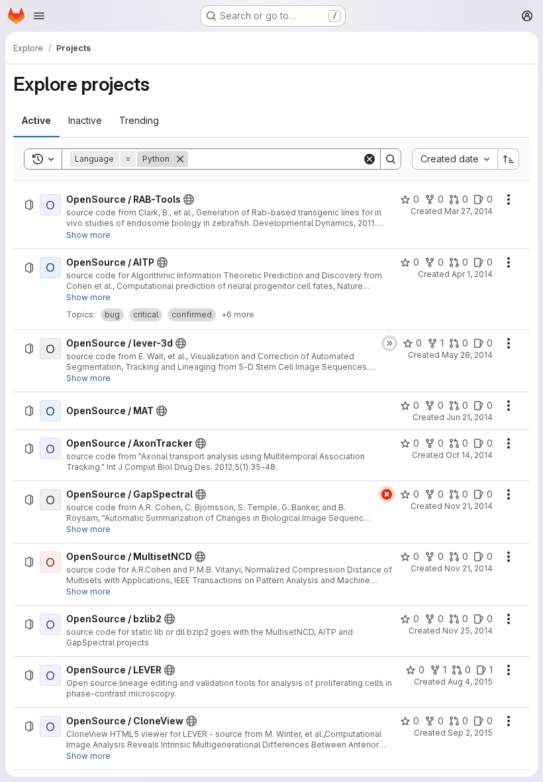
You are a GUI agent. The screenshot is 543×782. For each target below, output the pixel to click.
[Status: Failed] (387, 494)
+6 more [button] (237, 314)
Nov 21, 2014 (468, 506)
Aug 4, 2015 (470, 682)
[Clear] (369, 159)
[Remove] (180, 159)
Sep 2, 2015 (470, 733)
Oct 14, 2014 (469, 455)
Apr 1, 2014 (472, 274)
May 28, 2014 (467, 355)
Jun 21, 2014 (469, 417)
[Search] (390, 159)
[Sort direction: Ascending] (508, 159)
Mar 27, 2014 (468, 211)
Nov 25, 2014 (467, 631)
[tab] (36, 120)
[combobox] (454, 159)
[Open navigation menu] (39, 16)
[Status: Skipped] (389, 343)
